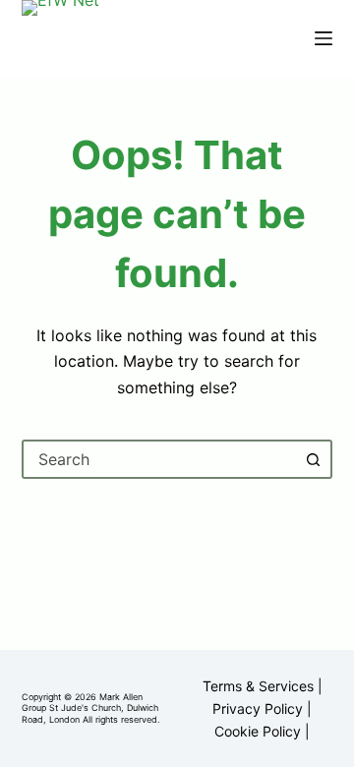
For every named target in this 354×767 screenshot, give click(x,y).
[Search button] (312, 459)
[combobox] (160, 459)
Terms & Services (258, 686)
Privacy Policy (257, 708)
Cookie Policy (257, 731)
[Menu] (323, 38)
